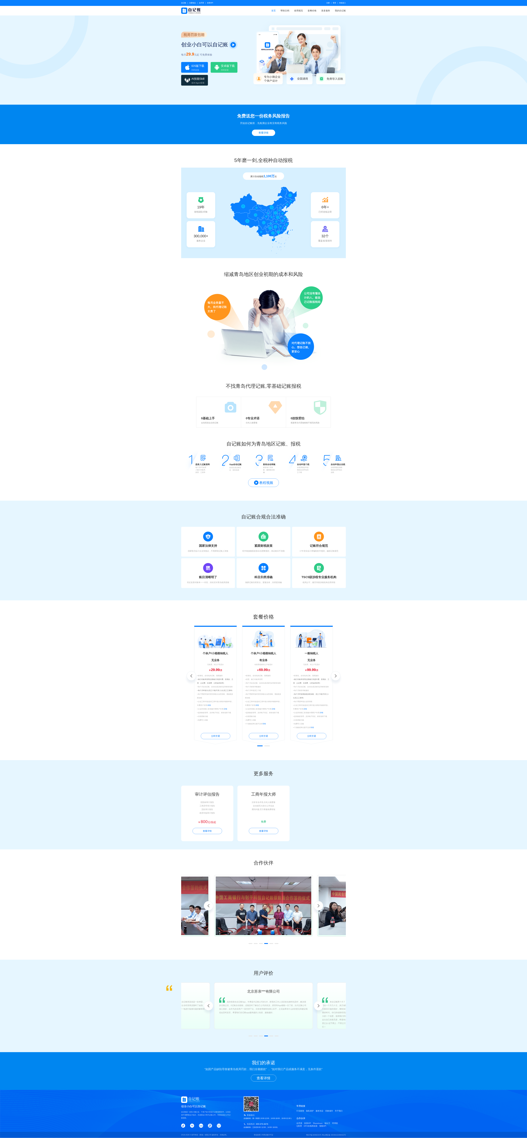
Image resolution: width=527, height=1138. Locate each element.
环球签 (335, 1123)
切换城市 (329, 1111)
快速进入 (342, 3)
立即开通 (215, 736)
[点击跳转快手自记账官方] (210, 1126)
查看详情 (263, 132)
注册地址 (192, 3)
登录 (334, 3)
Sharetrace (318, 1123)
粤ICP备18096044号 (314, 1135)
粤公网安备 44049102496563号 (334, 1135)
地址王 (327, 1123)
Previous (191, 676)
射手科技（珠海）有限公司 (201, 1135)
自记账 (183, 3)
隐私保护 (310, 1111)
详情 (209, 705)
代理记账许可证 (267, 1135)
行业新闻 (300, 1111)
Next (336, 676)
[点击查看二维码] (219, 1126)
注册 (328, 3)
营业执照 (257, 1135)
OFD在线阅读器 (310, 1126)
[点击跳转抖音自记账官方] (183, 1126)
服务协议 (319, 1111)
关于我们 (339, 1111)
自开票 (201, 3)
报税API (322, 1126)
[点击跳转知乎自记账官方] (192, 1126)
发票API (210, 3)
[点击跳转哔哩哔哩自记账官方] (201, 1126)
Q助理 (299, 1126)
